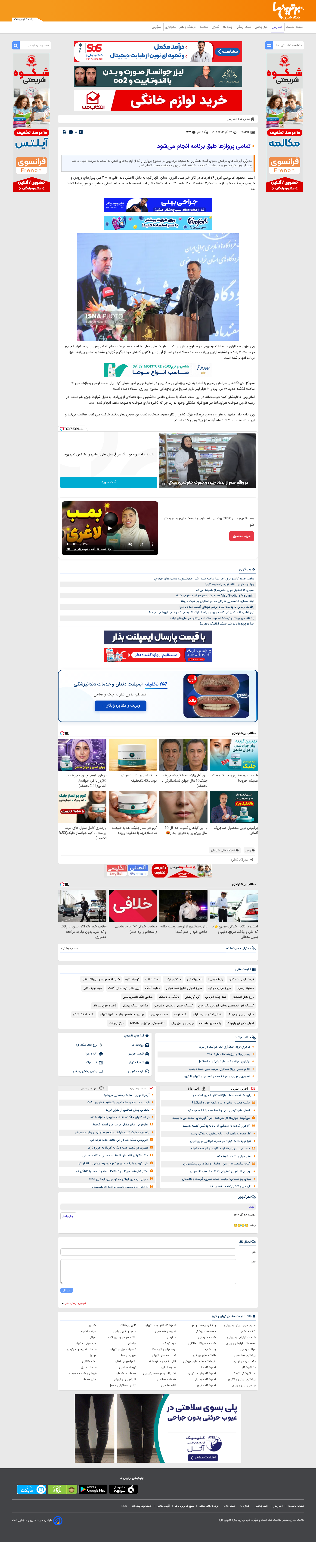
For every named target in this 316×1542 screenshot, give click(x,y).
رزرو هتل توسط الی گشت (123, 988)
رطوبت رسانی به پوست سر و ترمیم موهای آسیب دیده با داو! (217, 607)
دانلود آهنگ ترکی (83, 1014)
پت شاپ (210, 1349)
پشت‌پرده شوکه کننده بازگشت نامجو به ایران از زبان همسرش (112, 1132)
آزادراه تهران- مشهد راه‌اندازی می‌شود (126, 1095)
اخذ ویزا (91, 1325)
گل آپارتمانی (192, 997)
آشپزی (216, 27)
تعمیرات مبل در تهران (123, 1349)
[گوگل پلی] (92, 1490)
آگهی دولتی (163, 1506)
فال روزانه (91, 1062)
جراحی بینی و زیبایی (243, 1385)
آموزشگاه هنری (206, 1385)
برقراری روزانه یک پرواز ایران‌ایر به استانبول (224, 1061)
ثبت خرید (108, 482)
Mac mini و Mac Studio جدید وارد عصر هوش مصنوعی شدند (214, 595)
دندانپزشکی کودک (244, 1373)
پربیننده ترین (138, 1088)
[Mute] (170, 484)
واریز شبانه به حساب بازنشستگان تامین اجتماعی (222, 1095)
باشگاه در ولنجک (169, 997)
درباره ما (245, 1506)
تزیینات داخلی (127, 1367)
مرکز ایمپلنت (116, 1023)
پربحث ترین (88, 1088)
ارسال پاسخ (68, 1216)
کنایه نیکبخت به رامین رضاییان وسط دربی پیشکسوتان (216, 1163)
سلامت (204, 27)
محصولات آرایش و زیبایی (240, 1343)
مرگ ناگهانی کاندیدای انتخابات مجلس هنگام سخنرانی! (115, 1155)
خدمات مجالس (166, 1379)
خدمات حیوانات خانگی (202, 1343)
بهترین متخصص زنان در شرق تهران (122, 1014)
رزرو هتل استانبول (243, 997)
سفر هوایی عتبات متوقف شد (233, 1156)
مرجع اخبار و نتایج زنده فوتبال (183, 988)
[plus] (80, 132)
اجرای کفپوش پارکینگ (240, 1023)
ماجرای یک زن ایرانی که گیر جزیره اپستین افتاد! (118, 1179)
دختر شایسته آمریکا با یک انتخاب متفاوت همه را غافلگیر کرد (111, 1171)
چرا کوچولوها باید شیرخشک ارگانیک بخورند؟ (227, 624)
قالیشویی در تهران (125, 1379)
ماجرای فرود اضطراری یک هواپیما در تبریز (224, 1047)
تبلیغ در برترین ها (184, 1506)
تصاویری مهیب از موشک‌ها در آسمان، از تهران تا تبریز (217, 1076)
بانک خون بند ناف (210, 1023)
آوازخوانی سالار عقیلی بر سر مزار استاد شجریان (119, 1124)
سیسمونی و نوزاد (86, 1343)
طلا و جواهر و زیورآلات (122, 1337)
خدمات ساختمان (126, 1373)
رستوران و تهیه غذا (164, 1349)
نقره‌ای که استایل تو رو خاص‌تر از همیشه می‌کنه (225, 590)
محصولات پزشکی (205, 1331)
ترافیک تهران (136, 1062)
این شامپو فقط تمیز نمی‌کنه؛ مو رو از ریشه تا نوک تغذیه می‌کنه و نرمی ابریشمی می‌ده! (201, 612)
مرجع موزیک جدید (219, 988)
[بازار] (62, 1490)
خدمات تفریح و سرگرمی (81, 1349)
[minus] (71, 132)
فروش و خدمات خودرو (82, 1373)
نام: (254, 1252)
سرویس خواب (127, 1355)
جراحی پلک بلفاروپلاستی (138, 997)
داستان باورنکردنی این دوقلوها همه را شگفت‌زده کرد (219, 1110)
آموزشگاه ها (208, 1367)
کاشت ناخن (248, 1331)
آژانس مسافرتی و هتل (122, 1385)
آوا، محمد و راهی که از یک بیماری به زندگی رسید (221, 1133)
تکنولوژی (171, 27)
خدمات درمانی (207, 1337)
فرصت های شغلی (209, 1506)
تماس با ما (229, 1506)
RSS (124, 1506)
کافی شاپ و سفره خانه (162, 1361)
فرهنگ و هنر (188, 27)
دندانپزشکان (248, 1367)
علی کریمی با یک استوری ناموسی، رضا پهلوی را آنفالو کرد (113, 1163)
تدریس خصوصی (165, 1331)
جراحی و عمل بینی (182, 1023)
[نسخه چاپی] (64, 132)
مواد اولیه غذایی (92, 988)
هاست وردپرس (158, 1014)
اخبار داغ (193, 1088)
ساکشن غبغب (173, 979)
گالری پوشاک (128, 1325)
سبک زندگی (244, 27)
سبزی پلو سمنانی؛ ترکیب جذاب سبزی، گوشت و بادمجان (216, 1179)
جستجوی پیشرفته (141, 1506)
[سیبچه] (123, 1490)
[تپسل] (62, 429)
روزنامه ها (138, 1045)
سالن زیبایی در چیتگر (241, 1014)
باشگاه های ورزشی (204, 1355)
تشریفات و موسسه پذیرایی (159, 1373)
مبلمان (132, 1343)
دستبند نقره (152, 979)
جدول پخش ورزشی (85, 1071)
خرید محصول (241, 536)
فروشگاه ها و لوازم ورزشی (199, 1361)
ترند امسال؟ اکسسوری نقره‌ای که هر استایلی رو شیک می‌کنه (217, 601)
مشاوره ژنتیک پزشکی (135, 1005)
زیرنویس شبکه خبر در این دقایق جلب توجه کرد (119, 1140)
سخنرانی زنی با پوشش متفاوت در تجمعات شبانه (220, 1148)
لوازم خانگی (89, 1361)
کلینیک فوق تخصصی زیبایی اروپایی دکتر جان (226, 1005)
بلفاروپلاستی (194, 979)
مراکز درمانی (248, 1349)
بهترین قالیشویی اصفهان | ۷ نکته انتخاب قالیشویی (220, 1171)
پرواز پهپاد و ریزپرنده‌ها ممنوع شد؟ (228, 1054)
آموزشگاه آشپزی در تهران (160, 1325)
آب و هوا (91, 1053)
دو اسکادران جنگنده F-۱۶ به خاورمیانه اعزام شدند (119, 1117)
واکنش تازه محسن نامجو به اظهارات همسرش (120, 1187)
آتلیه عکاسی (168, 1385)
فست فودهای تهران (164, 1355)
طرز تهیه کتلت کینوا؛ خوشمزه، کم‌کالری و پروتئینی (220, 1141)
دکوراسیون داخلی (125, 1361)
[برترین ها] (286, 11)
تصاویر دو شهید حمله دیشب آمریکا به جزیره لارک (118, 1147)
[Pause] (163, 484)
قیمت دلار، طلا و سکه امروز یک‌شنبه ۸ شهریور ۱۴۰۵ (118, 1102)
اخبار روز (278, 27)
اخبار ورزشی (262, 27)
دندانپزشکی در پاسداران (207, 1014)
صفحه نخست (294, 27)
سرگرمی (157, 27)
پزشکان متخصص (245, 1355)
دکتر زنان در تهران (244, 1361)
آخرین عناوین (239, 1088)
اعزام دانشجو (88, 1331)
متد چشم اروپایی (215, 997)
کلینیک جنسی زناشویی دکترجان (173, 1005)
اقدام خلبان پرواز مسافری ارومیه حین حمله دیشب (219, 1069)
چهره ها (228, 27)
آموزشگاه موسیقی (205, 1379)
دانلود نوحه (180, 1014)
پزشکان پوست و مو (204, 1325)
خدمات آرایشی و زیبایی (241, 1337)
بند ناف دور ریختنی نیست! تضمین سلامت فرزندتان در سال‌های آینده (212, 618)
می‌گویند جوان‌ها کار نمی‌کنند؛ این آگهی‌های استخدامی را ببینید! (211, 1118)
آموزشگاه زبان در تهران (202, 1373)
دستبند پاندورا (245, 988)
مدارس (171, 1337)
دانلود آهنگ (152, 988)
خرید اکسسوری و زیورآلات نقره (101, 979)
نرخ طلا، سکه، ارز (86, 1045)
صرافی (92, 1337)
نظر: (253, 1261)
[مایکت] (31, 1490)
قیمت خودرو (136, 1053)
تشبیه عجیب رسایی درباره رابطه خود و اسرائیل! (221, 1102)
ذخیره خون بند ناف (104, 1005)
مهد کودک (170, 1343)
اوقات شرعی (136, 1071)
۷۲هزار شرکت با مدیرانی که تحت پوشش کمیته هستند (216, 1126)
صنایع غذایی (168, 1367)
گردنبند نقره (132, 979)
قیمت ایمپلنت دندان (241, 979)
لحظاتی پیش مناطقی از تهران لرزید (127, 1109)
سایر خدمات (89, 1379)
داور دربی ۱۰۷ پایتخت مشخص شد (230, 1186)
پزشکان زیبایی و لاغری (242, 1379)
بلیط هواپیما (215, 979)
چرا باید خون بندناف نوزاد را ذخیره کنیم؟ (229, 584)
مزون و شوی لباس (124, 1331)
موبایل (92, 1355)
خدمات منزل (88, 1367)
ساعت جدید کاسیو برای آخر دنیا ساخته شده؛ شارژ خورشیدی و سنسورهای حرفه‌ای (204, 578)
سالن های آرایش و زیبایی (240, 1325)
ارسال (67, 1290)
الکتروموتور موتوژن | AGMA (147, 1023)
